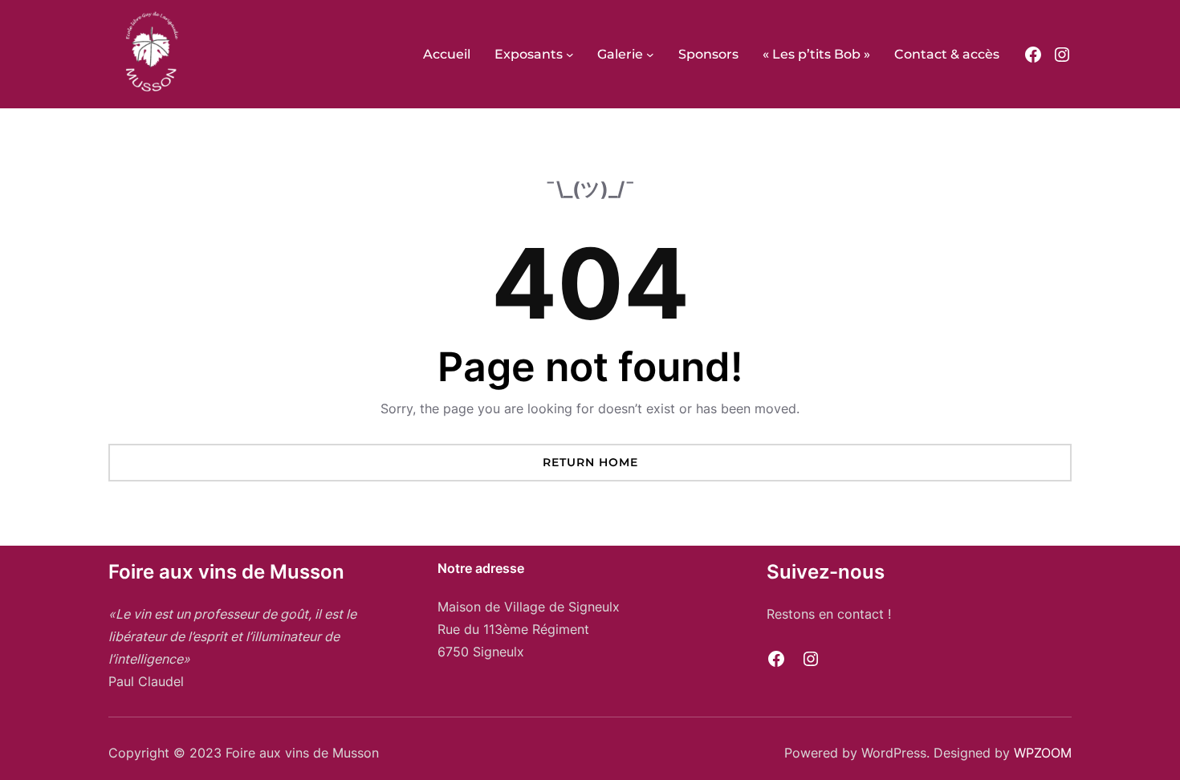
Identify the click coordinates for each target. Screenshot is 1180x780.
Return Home (590, 462)
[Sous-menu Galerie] (650, 55)
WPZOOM (1043, 753)
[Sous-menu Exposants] (570, 55)
